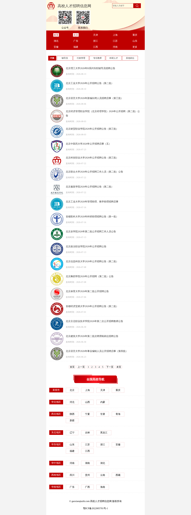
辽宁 (72, 432)
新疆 (72, 420)
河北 (72, 402)
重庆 (118, 390)
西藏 (118, 475)
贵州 (87, 475)
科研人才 (114, 58)
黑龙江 (103, 432)
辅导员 (65, 58)
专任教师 (97, 58)
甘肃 (102, 414)
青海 (118, 414)
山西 (87, 402)
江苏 (87, 444)
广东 (72, 487)
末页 (118, 367)
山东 (72, 444)
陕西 (72, 414)
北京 (72, 390)
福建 (72, 451)
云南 (102, 475)
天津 (102, 390)
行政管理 (81, 58)
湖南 (87, 463)
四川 (72, 475)
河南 (72, 463)
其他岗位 (130, 58)
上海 (87, 390)
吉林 (87, 432)
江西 (87, 451)
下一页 (109, 367)
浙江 (102, 444)
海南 (102, 487)
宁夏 (87, 414)
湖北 (102, 463)
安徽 (118, 444)
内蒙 (102, 402)
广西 (87, 487)
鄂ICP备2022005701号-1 (95, 508)
